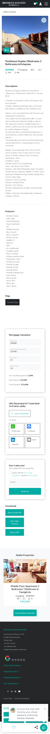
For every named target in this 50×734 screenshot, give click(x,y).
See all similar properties (25, 613)
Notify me (25, 491)
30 (8, 50)
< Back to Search (9, 12)
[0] (35, 3)
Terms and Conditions (22, 698)
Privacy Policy (32, 475)
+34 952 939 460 (9, 643)
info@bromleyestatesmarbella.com (15, 649)
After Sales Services (14, 522)
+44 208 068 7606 (10, 646)
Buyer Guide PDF (15, 512)
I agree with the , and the (25, 474)
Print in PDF (14, 532)
